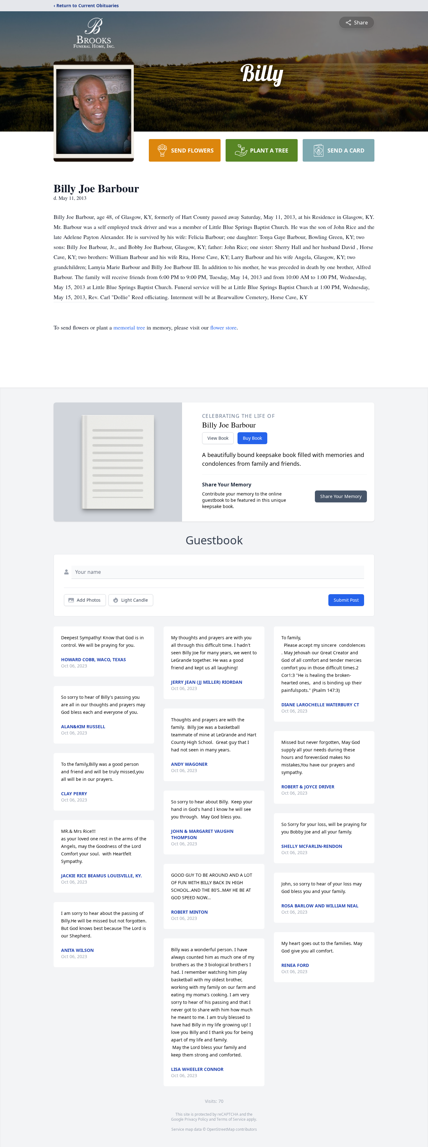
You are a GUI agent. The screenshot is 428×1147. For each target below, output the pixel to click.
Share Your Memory (341, 496)
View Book (217, 438)
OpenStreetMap (221, 1129)
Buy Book (252, 438)
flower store (223, 327)
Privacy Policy (196, 1119)
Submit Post (346, 600)
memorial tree (129, 327)
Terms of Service (231, 1119)
